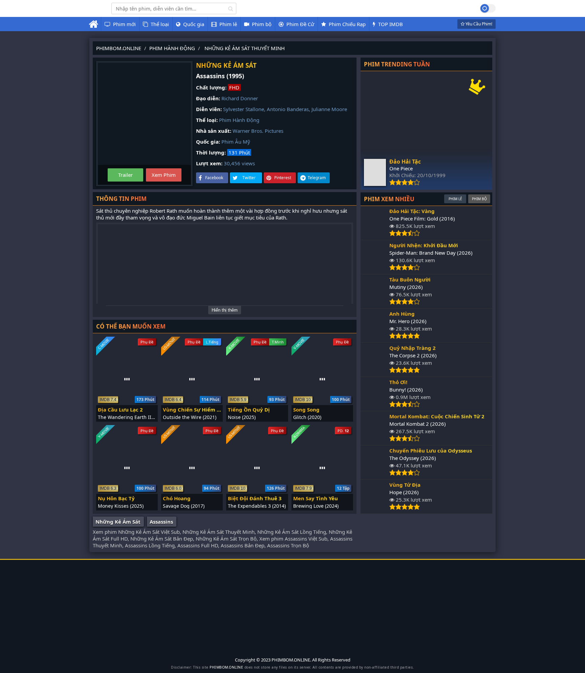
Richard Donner (239, 98)
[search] (231, 8)
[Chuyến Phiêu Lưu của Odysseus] (375, 473)
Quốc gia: (208, 141)
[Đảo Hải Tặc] (375, 184)
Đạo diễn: (208, 98)
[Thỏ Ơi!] (375, 405)
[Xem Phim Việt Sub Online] (95, 12)
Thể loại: (207, 120)
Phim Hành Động (239, 120)
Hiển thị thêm (225, 310)
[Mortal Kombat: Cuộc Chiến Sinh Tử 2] (375, 439)
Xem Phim (164, 174)
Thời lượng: (211, 152)
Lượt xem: (209, 163)
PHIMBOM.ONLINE (226, 667)
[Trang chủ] (93, 24)
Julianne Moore (329, 109)
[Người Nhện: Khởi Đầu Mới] (375, 268)
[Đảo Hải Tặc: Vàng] (375, 234)
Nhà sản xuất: (213, 130)
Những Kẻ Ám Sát (117, 521)
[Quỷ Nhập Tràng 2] (375, 371)
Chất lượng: (211, 87)
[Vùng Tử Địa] (375, 508)
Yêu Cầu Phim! (478, 24)
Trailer (125, 174)
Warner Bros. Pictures (258, 130)
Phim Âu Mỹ (235, 141)
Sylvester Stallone (243, 109)
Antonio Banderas (288, 109)
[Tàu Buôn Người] (375, 302)
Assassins (161, 521)
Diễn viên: (209, 109)
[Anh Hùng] (375, 337)
